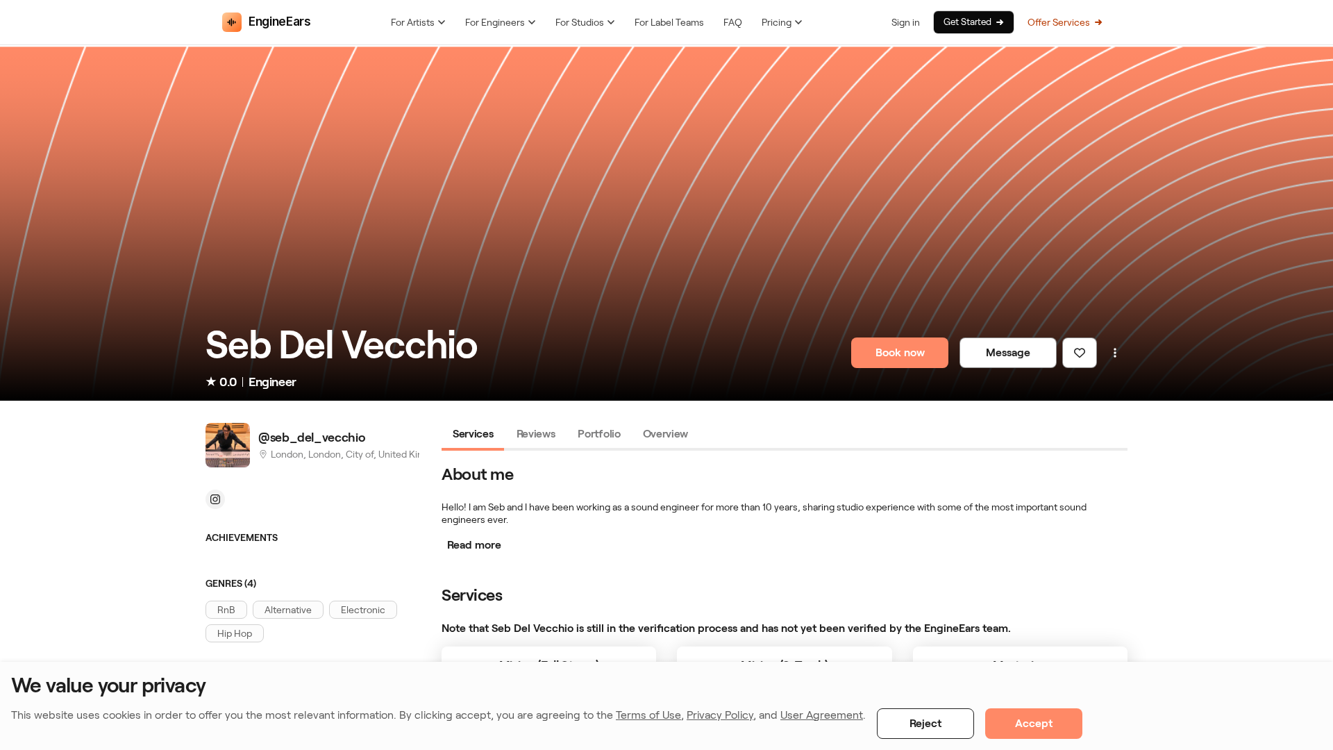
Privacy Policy (720, 715)
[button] (226, 610)
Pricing (776, 22)
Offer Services (1059, 22)
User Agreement (821, 715)
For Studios (579, 22)
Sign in (905, 22)
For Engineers (495, 22)
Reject (925, 723)
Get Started (967, 22)
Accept (1034, 723)
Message (1008, 352)
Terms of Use (648, 715)
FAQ (732, 22)
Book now (900, 352)
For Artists (413, 22)
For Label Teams (669, 22)
